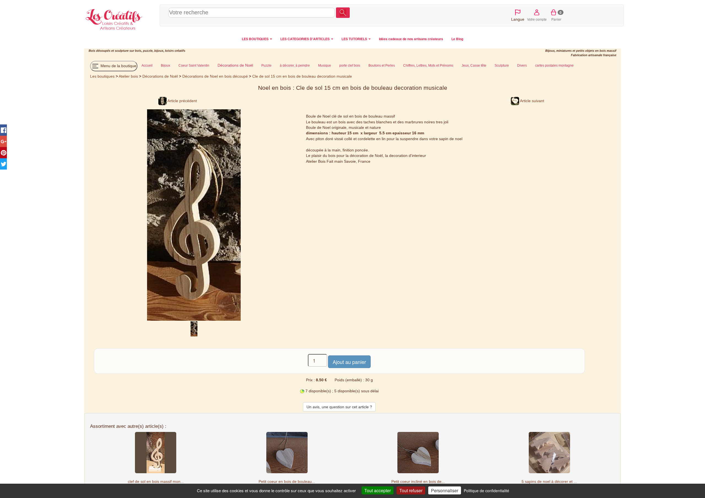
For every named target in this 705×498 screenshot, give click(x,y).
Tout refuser (410, 490)
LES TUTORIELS (354, 38)
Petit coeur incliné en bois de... (418, 481)
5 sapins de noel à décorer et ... (549, 481)
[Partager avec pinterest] (3, 152)
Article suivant (531, 101)
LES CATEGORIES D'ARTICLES (305, 38)
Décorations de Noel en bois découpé (215, 76)
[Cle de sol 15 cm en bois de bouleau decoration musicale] (194, 328)
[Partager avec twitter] (3, 164)
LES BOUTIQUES (255, 38)
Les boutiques (102, 76)
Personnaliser (444, 490)
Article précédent (182, 101)
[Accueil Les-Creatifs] (120, 18)
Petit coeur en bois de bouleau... (287, 481)
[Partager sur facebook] (3, 130)
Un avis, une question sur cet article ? (339, 407)
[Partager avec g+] (3, 141)
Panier (556, 15)
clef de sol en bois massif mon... (156, 481)
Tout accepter (377, 490)
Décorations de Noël (160, 76)
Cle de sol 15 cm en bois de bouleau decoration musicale (302, 76)
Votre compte (537, 19)
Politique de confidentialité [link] (486, 490)
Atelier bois (128, 76)
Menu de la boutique (117, 66)
